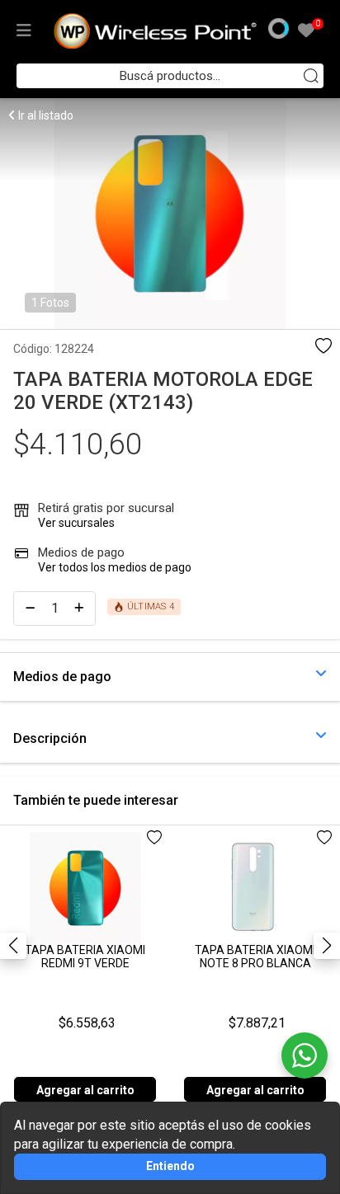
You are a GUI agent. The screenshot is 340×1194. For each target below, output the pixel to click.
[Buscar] (311, 75)
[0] (306, 32)
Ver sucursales (76, 522)
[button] (327, 946)
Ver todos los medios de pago (114, 567)
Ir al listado (44, 115)
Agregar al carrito (85, 1090)
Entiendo (170, 1166)
